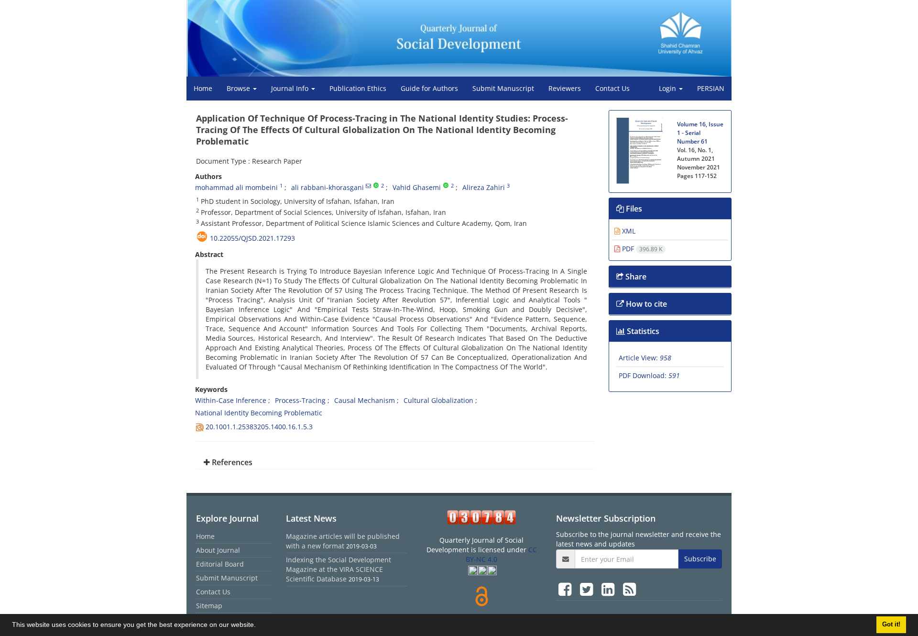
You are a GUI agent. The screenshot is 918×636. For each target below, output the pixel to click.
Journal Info (290, 88)
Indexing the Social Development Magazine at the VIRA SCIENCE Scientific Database (338, 569)
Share (634, 276)
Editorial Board (220, 564)
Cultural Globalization (438, 400)
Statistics (642, 331)
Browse (239, 88)
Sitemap (209, 605)
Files (633, 208)
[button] (259, 626)
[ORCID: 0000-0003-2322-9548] (376, 185)
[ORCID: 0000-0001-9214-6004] (446, 185)
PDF (641, 248)
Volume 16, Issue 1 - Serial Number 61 (700, 132)
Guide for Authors (429, 88)
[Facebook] (567, 589)
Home (203, 88)
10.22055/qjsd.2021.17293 (252, 238)
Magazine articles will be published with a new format (343, 541)
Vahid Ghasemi (417, 187)
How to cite (645, 304)
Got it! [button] (891, 624)
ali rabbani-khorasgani (327, 187)
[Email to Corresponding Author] (368, 185)
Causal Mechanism (364, 400)
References (231, 462)
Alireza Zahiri (483, 187)
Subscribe (700, 558)
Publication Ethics (357, 88)
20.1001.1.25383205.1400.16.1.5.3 (259, 426)
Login (668, 88)
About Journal (218, 550)
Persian (710, 88)
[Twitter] (588, 589)
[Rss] (629, 589)
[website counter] (481, 517)
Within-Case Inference (230, 400)
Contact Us (612, 88)
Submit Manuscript (503, 88)
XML (627, 230)
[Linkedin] (610, 589)
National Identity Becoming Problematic (258, 412)
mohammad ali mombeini (236, 187)
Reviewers (564, 88)
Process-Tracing (300, 400)
